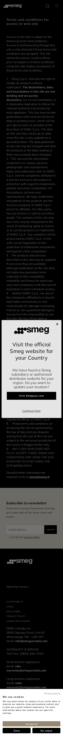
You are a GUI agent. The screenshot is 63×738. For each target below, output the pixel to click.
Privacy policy (52, 693)
